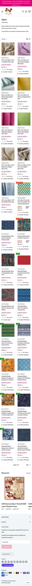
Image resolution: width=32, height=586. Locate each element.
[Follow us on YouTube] (14, 562)
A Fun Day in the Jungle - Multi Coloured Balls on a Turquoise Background (24, 201)
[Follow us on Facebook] (3, 562)
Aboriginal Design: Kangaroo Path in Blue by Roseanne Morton (24, 378)
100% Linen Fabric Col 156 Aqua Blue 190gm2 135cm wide (7, 96)
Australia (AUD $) (6, 554)
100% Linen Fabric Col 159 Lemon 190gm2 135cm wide (24, 96)
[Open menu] (2, 11)
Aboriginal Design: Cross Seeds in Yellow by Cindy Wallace (8, 308)
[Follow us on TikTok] (17, 562)
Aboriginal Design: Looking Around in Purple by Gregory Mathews (24, 413)
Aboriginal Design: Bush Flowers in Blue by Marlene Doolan (8, 237)
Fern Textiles (5, 57)
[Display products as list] (29, 39)
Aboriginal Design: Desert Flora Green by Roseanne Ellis (7, 343)
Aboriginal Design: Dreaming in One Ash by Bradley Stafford (23, 343)
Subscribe (6, 546)
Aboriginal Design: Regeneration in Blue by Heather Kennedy (8, 448)
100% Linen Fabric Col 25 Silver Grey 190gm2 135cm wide (24, 166)
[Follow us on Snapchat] (23, 562)
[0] (29, 11)
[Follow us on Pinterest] (11, 562)
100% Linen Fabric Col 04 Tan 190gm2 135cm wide (8, 60)
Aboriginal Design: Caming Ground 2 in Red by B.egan (23, 272)
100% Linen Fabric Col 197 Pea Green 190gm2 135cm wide (23, 131)
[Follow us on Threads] (6, 562)
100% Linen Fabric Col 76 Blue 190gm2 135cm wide (8, 201)
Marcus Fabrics (21, 198)
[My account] (26, 11)
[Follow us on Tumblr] (26, 562)
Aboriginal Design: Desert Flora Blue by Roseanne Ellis (23, 308)
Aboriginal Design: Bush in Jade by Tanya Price (24, 237)
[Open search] (23, 11)
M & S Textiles (5, 234)
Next (27, 465)
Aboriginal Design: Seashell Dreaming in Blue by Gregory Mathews (24, 448)
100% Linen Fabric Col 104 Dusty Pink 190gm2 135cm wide (23, 61)
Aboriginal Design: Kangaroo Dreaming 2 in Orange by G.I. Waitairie (8, 378)
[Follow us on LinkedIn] (20, 562)
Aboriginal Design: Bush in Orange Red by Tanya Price (8, 272)
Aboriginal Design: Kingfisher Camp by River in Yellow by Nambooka (8, 413)
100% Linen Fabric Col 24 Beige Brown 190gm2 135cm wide (8, 166)
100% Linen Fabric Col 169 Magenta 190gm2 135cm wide (7, 131)
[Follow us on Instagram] (8, 562)
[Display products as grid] (27, 39)
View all (28, 473)
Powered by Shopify (6, 582)
